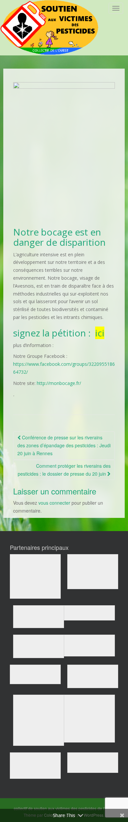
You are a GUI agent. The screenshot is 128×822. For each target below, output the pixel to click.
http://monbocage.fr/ (59, 383)
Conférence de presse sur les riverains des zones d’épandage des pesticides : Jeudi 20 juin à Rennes (64, 445)
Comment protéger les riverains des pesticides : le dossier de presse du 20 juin (64, 469)
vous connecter (54, 502)
